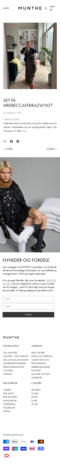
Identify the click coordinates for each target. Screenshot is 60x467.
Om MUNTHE (10, 352)
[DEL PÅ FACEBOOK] (11, 141)
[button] (45, 8)
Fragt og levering (42, 356)
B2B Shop (8, 393)
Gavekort (36, 377)
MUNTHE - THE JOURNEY (15, 356)
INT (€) (34, 393)
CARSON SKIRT (11, 119)
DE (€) (34, 397)
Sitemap (7, 374)
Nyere (9, 149)
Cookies (8, 370)
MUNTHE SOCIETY (40, 374)
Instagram (9, 404)
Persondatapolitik (13, 367)
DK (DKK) (35, 389)
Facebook (9, 407)
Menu (6, 8)
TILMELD (28, 314)
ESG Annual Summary (15, 359)
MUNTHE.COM (16, 435)
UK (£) (34, 404)
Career (7, 389)
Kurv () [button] (52, 8)
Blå (14, 131)
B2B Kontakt (10, 397)
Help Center (37, 352)
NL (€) (34, 400)
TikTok (6, 411)
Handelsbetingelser (14, 363)
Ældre (50, 149)
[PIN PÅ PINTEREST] (17, 141)
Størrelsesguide (40, 367)
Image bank (10, 400)
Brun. (24, 131)
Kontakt (36, 370)
